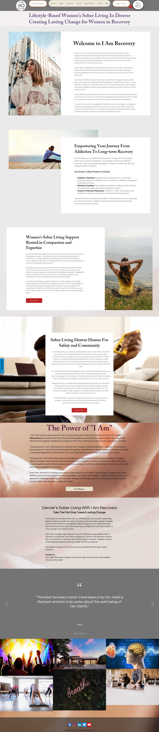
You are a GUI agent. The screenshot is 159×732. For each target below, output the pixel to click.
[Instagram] (75, 725)
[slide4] (80, 633)
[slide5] (82, 633)
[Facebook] (70, 725)
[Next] (152, 604)
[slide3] (78, 633)
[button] (130, 6)
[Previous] (6, 604)
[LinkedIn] (79, 725)
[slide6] (84, 633)
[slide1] (74, 633)
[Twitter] (84, 725)
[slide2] (76, 633)
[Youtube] (89, 725)
